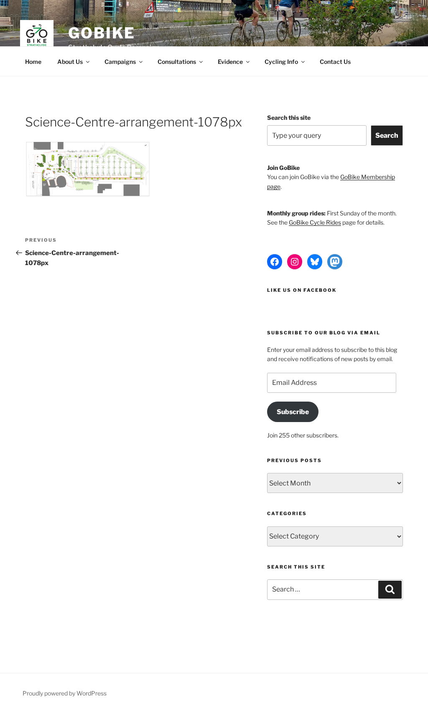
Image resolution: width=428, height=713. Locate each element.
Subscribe (293, 412)
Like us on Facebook (301, 290)
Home (33, 61)
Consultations (177, 61)
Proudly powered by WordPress (65, 693)
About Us (70, 61)
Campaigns (120, 61)
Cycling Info (281, 61)
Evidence (230, 61)
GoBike (101, 33)
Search (386, 135)
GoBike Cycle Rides (315, 222)
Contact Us (335, 61)
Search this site (289, 117)
